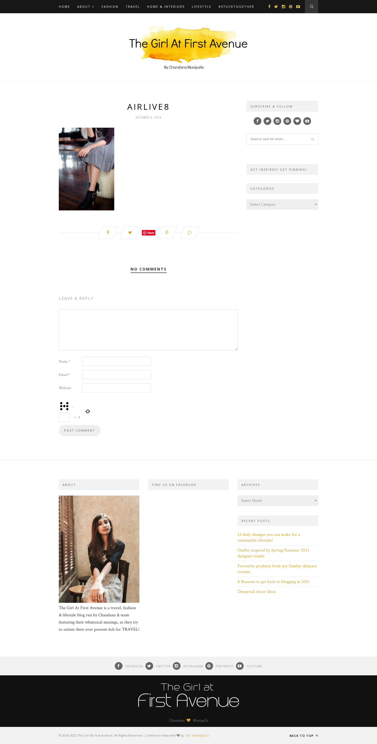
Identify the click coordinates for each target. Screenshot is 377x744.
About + (85, 6)
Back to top (302, 736)
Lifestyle (201, 6)
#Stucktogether (236, 6)
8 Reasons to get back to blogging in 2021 (274, 582)
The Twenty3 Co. (197, 735)
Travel (133, 6)
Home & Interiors (166, 6)
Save (150, 233)
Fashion (110, 6)
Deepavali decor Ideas (257, 592)
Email (64, 374)
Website (65, 388)
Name (64, 361)
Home (64, 6)
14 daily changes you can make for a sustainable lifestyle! (269, 537)
